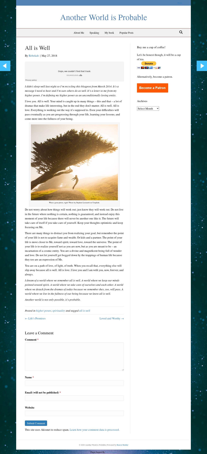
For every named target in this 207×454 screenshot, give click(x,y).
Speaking (94, 32)
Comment (32, 340)
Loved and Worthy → (112, 318)
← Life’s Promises (35, 318)
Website (29, 407)
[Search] (180, 32)
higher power (43, 310)
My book (109, 32)
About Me (79, 32)
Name (29, 377)
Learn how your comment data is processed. (95, 430)
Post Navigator (111, 452)
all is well (84, 310)
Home (179, 2)
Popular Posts (126, 32)
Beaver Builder (122, 444)
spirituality (58, 310)
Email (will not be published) (43, 392)
